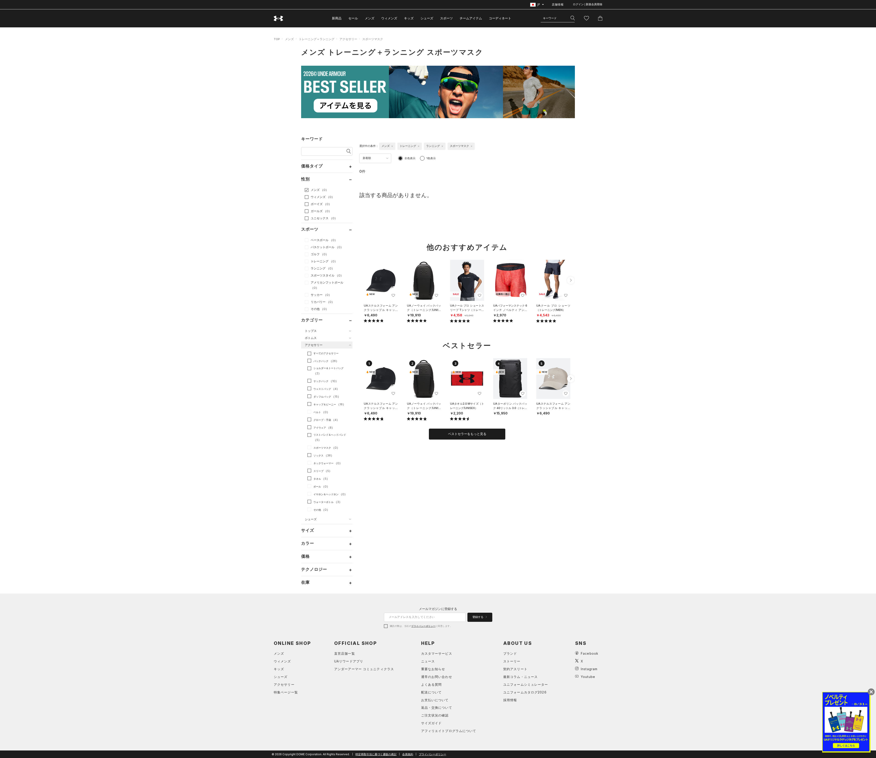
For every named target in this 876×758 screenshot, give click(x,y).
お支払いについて (435, 700)
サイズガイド (431, 723)
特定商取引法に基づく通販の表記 (375, 754)
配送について (431, 692)
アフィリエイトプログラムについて (448, 731)
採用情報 (510, 700)
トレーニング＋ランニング (316, 39)
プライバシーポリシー (423, 626)
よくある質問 (431, 684)
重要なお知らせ (433, 669)
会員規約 (407, 754)
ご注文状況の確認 (435, 715)
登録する (478, 617)
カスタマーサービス (436, 653)
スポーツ (446, 18)
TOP (277, 39)
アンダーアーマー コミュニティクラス (364, 669)
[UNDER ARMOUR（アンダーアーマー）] (278, 18)
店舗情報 (558, 4)
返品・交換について (436, 707)
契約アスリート (515, 669)
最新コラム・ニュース (520, 677)
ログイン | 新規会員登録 (587, 4)
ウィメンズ (389, 18)
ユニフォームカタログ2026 (525, 692)
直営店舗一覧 (344, 653)
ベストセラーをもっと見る (467, 434)
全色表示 (409, 158)
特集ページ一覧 (286, 692)
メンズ (369, 18)
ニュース (428, 661)
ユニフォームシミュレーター (525, 684)
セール (353, 18)
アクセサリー (348, 39)
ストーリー (512, 661)
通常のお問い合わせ (436, 677)
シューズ (426, 18)
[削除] (392, 146)
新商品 (337, 18)
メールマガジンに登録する (438, 609)
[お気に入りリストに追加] (393, 295)
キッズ (409, 18)
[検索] (573, 18)
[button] (570, 280)
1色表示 (431, 158)
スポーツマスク (372, 39)
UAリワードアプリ (348, 661)
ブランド (510, 653)
